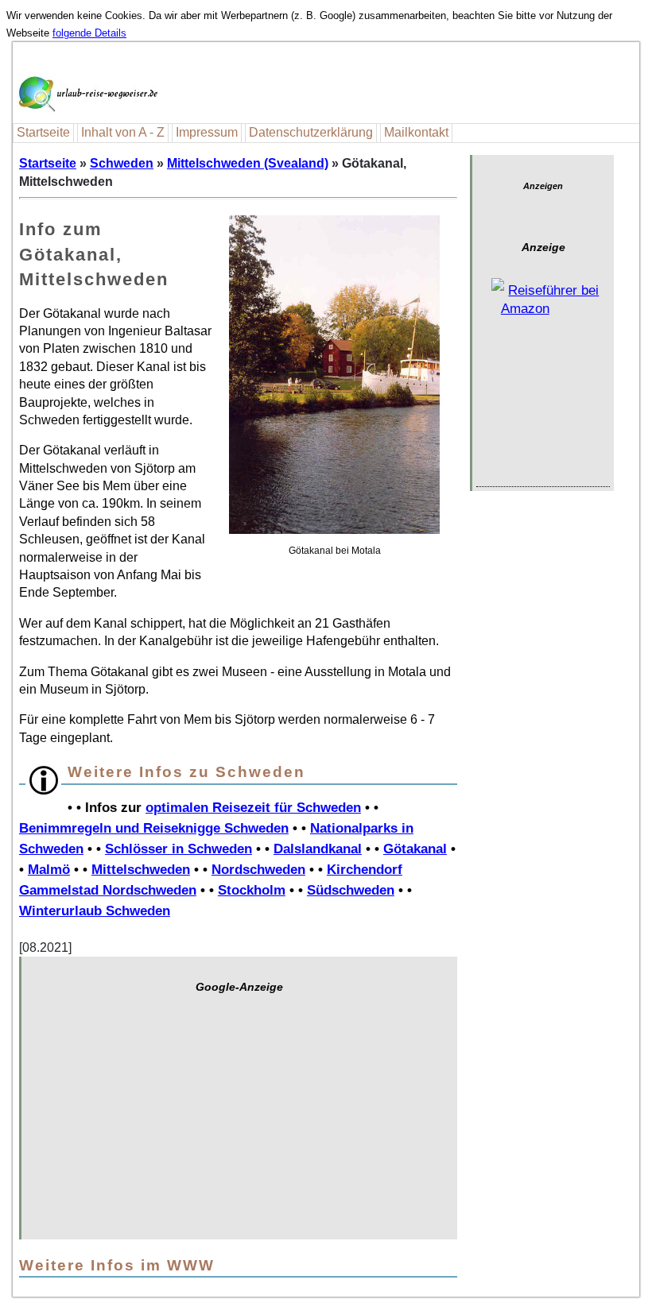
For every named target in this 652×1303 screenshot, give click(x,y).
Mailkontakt (416, 132)
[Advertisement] (239, 1124)
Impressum (207, 132)
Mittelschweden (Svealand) (247, 163)
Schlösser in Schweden (178, 848)
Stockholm (251, 890)
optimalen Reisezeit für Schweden (253, 807)
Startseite (43, 132)
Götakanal (415, 848)
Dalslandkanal (318, 848)
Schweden (121, 163)
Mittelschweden (140, 869)
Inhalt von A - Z (123, 132)
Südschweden (350, 890)
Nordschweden (258, 869)
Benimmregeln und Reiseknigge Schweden (154, 828)
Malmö (49, 869)
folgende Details (89, 33)
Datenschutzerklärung (311, 132)
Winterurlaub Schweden (94, 910)
